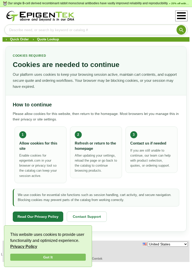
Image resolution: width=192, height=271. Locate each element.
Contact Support (87, 217)
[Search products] (181, 30)
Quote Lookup (48, 39)
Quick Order (19, 39)
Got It (48, 257)
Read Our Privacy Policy (38, 217)
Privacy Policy (23, 246)
